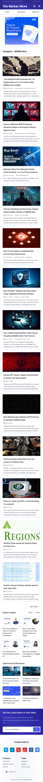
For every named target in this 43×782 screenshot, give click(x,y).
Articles (37, 612)
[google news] (37, 750)
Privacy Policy (26, 767)
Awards (24, 764)
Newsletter (21, 12)
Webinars (35, 12)
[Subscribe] (36, 729)
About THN (6, 761)
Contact (5, 767)
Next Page (34, 606)
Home (7, 12)
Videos (30, 612)
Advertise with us (8, 764)
